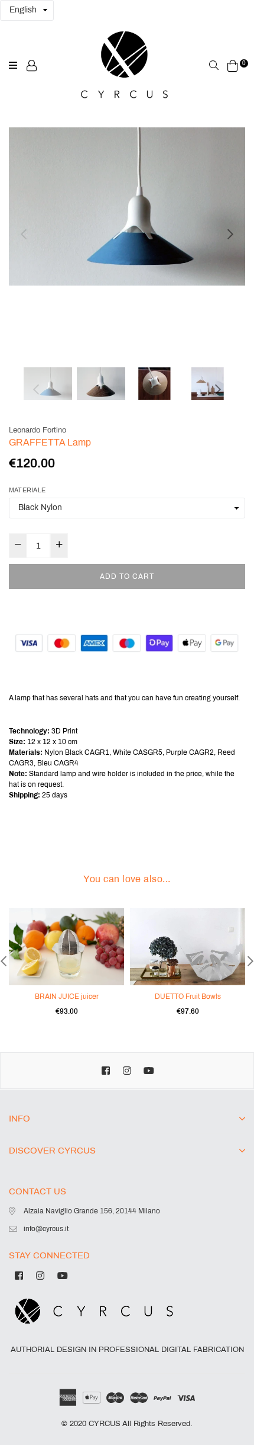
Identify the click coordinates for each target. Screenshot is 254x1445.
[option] (127, 206)
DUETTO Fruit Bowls (188, 996)
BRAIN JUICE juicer (67, 996)
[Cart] (232, 65)
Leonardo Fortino (37, 430)
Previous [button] (23, 234)
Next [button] (230, 234)
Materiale (27, 490)
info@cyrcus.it (46, 1229)
